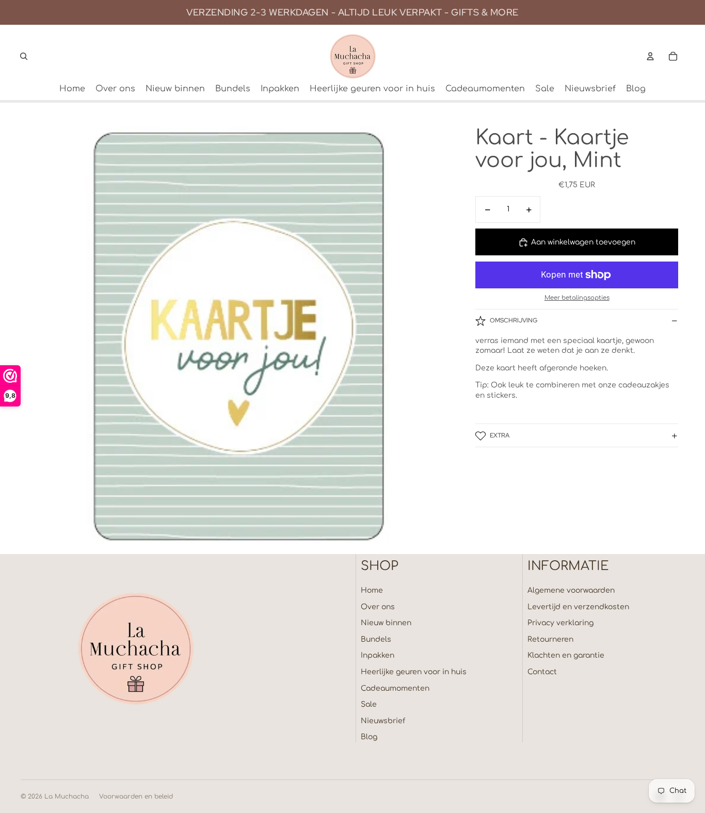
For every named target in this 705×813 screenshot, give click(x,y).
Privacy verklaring (560, 623)
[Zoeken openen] (23, 56)
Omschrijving (513, 320)
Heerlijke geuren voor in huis (414, 672)
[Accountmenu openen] (650, 56)
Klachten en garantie (565, 655)
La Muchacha (66, 796)
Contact (542, 672)
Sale (369, 704)
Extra (499, 435)
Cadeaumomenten (395, 688)
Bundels (376, 639)
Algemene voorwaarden (571, 590)
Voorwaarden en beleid (136, 796)
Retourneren (550, 639)
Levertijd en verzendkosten (578, 607)
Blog (369, 737)
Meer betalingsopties (577, 298)
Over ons (378, 607)
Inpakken (377, 655)
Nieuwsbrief (383, 721)
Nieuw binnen (386, 623)
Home (372, 590)
